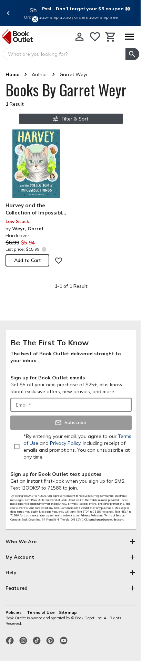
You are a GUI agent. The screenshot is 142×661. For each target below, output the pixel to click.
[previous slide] (8, 13)
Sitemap (68, 612)
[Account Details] (79, 36)
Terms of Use (41, 612)
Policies (14, 612)
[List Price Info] (44, 249)
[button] (86, 8)
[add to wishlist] (58, 260)
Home (12, 74)
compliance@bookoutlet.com (106, 519)
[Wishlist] (95, 36)
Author (39, 74)
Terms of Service (114, 515)
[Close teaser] (35, 19)
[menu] (129, 37)
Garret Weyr (74, 74)
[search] (132, 54)
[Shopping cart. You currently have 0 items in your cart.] (110, 36)
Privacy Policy (89, 515)
